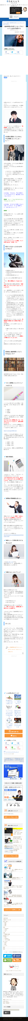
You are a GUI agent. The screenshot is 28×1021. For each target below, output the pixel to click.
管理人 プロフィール (7, 999)
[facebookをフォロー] (7, 805)
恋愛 (5, 924)
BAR (5, 942)
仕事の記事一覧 (14, 731)
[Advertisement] (14, 65)
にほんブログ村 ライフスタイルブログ (13, 970)
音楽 (4, 947)
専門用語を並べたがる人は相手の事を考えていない (19, 760)
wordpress (6, 938)
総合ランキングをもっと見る (11, 856)
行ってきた (5, 941)
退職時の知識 (7, 934)
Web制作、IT (18, 842)
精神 (5, 922)
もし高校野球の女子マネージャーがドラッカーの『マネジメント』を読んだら (15, 649)
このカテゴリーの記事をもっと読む (13, 909)
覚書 (16, 850)
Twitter (5, 929)
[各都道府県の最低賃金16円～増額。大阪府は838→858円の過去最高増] (8, 895)
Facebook (6, 928)
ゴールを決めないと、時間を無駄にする (17, 702)
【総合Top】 (5, 918)
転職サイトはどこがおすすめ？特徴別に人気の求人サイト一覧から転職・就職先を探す (13, 887)
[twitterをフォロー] (11, 805)
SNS (4, 927)
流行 (20, 833)
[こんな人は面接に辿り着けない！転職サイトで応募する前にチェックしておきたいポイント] (8, 903)
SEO (5, 937)
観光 (5, 944)
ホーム (4, 22)
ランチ (5, 945)
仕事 (8, 22)
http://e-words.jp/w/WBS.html (10, 430)
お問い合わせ (5, 1001)
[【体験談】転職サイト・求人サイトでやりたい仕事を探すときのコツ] (8, 877)
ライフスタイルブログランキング (12, 752)
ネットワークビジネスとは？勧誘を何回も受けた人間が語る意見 (9, 713)
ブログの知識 (7, 939)
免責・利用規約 (6, 1002)
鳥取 (4, 948)
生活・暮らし (5, 921)
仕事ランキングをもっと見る (11, 817)
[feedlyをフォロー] (15, 805)
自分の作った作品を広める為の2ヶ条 (17, 725)
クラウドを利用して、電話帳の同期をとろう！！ (9, 726)
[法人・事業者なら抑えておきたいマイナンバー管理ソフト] (8, 869)
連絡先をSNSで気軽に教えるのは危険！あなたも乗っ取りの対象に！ (17, 713)
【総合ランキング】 (7, 919)
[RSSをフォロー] (18, 805)
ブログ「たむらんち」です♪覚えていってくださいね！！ (15, 10)
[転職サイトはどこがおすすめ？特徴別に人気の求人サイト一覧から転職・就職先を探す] (8, 885)
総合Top (15, 735)
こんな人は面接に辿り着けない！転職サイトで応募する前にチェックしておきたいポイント (13, 904)
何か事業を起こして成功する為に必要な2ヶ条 (9, 702)
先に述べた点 (10, 561)
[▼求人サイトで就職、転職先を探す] (13, 800)
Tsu (5, 931)
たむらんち (14, 1)
